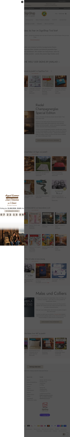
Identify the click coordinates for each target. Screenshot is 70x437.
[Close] (22, 2)
